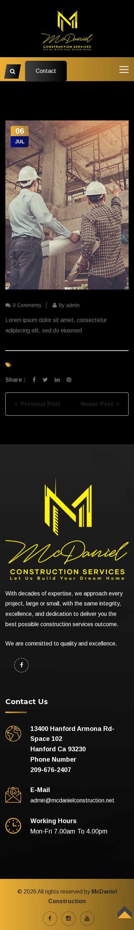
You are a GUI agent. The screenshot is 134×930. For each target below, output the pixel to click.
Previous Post (39, 404)
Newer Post (98, 404)
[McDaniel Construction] (67, 28)
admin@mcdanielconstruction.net (72, 800)
